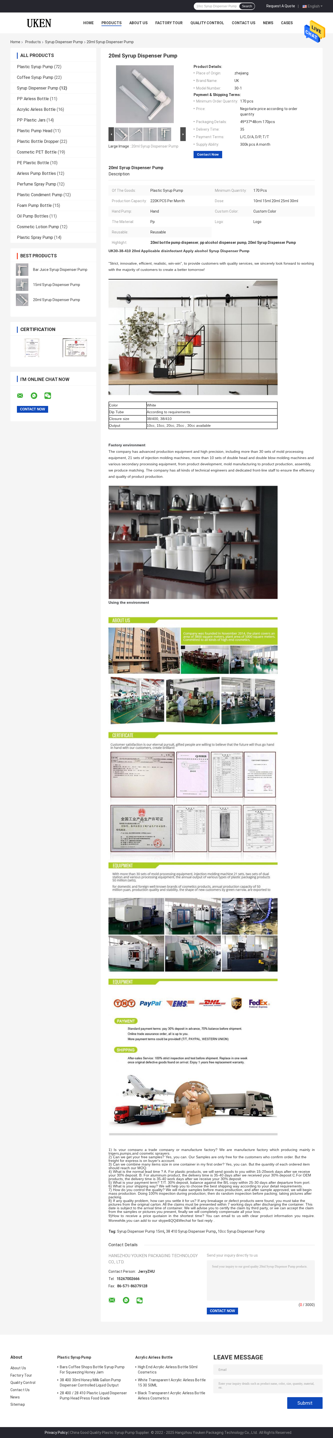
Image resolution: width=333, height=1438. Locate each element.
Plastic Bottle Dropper (38, 141)
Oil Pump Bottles (32, 216)
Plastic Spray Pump (35, 237)
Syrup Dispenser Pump (64, 42)
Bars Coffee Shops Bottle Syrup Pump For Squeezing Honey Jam (92, 1369)
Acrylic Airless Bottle (36, 109)
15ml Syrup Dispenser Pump (56, 285)
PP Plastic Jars (31, 120)
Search (247, 6)
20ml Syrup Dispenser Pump (56, 300)
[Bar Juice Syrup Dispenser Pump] (22, 269)
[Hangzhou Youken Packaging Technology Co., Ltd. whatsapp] (37, 396)
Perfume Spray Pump (36, 184)
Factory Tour (169, 23)
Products (111, 23)
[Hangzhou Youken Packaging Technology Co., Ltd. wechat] (50, 396)
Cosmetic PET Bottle (37, 152)
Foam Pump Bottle (34, 205)
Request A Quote (280, 6)
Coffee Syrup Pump (35, 77)
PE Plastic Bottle (33, 162)
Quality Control (207, 23)
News (268, 23)
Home (88, 23)
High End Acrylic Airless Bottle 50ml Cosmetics (168, 1369)
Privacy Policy (56, 1432)
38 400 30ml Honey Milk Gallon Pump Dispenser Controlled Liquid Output (90, 1382)
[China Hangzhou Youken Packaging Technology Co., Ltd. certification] (31, 347)
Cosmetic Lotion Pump (38, 226)
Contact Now (208, 154)
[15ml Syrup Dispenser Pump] (22, 284)
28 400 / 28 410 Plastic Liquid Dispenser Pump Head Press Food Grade (93, 1395)
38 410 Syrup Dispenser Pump (191, 1231)
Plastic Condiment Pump (39, 194)
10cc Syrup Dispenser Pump (241, 1231)
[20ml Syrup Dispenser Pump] (22, 300)
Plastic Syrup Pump (35, 66)
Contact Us (243, 23)
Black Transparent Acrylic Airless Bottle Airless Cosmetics (171, 1395)
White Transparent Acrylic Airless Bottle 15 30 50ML (172, 1382)
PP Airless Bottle (33, 98)
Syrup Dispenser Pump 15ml (140, 1231)
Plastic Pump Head (34, 130)
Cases (287, 23)
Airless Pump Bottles (36, 173)
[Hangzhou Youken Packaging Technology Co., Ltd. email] (23, 396)
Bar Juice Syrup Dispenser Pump (60, 270)
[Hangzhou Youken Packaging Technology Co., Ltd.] (39, 23)
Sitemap (17, 1404)
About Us (138, 23)
